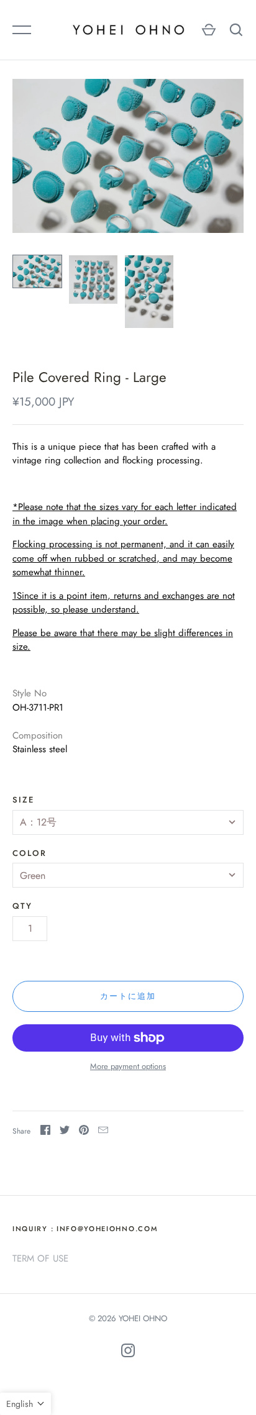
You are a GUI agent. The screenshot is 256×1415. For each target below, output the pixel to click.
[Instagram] (128, 1353)
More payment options (128, 1066)
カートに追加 (128, 996)
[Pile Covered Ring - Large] (37, 271)
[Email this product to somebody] (103, 1132)
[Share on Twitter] (65, 1132)
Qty (22, 906)
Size (23, 800)
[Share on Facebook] (45, 1132)
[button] (25, 1404)
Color (29, 853)
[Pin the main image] (84, 1132)
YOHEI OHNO (143, 1318)
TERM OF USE (40, 1258)
